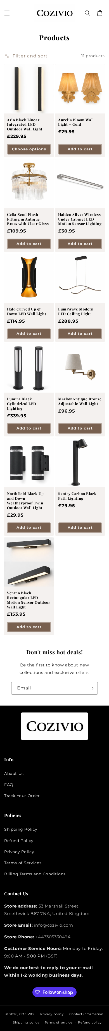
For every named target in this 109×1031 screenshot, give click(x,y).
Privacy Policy (19, 851)
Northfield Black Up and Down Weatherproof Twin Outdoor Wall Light (25, 500)
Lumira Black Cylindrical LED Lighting (21, 404)
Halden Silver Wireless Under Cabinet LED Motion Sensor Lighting (79, 219)
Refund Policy (19, 840)
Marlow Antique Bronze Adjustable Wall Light (80, 401)
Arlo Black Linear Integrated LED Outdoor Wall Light (24, 125)
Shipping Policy (20, 829)
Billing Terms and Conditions (35, 873)
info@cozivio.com (53, 925)
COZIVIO (26, 1014)
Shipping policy (26, 1022)
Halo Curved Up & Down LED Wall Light (26, 311)
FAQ (8, 784)
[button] (7, 13)
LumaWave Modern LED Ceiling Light (76, 311)
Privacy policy (52, 1014)
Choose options (29, 149)
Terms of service (58, 1022)
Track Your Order (22, 795)
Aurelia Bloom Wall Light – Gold (76, 122)
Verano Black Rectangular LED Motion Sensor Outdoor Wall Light (28, 600)
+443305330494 (53, 936)
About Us (14, 773)
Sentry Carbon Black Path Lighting (77, 496)
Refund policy (89, 1022)
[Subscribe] (91, 688)
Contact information (86, 1014)
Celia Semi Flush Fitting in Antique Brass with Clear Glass (28, 219)
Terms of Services (22, 862)
